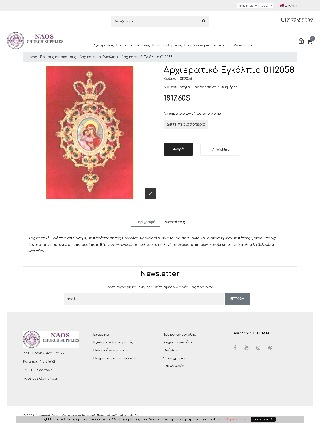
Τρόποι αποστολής (180, 334)
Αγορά (178, 149)
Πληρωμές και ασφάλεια (115, 358)
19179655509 (298, 20)
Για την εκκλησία (197, 45)
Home (32, 57)
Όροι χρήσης (175, 358)
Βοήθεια (171, 350)
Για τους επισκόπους (133, 45)
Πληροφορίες (236, 419)
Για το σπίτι (222, 45)
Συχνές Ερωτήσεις (180, 342)
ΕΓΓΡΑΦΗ (237, 298)
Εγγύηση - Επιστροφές (113, 342)
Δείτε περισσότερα (186, 124)
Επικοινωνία (174, 366)
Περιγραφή (145, 222)
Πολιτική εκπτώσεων (111, 350)
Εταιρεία (101, 334)
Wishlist (222, 149)
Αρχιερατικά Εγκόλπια (98, 57)
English (290, 5)
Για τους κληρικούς (167, 45)
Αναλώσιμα (243, 45)
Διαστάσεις (175, 222)
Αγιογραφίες (103, 45)
